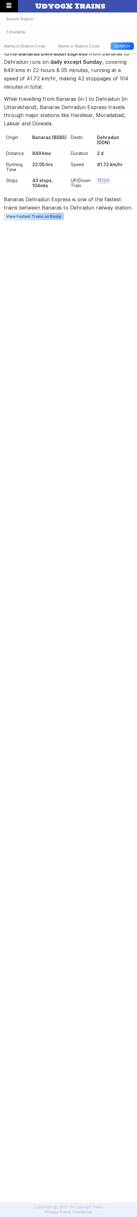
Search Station (19, 19)
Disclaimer (82, 1212)
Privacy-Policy (58, 1212)
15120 (103, 180)
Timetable (15, 32)
